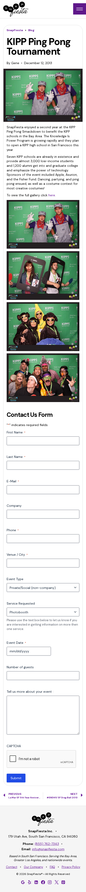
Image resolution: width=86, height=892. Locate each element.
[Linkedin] (36, 882)
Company (14, 506)
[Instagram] (50, 882)
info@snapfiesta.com (48, 849)
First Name (16, 432)
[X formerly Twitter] (56, 882)
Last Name (16, 457)
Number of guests (20, 667)
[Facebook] (43, 882)
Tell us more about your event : (30, 691)
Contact (11, 867)
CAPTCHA (14, 746)
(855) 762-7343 (47, 844)
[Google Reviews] (22, 882)
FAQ (52, 867)
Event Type (15, 579)
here (51, 195)
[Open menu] (79, 9)
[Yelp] (29, 882)
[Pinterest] (63, 882)
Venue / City (17, 554)
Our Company (33, 867)
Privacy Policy (71, 867)
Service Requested (21, 603)
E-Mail (13, 481)
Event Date (16, 643)
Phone (13, 530)
